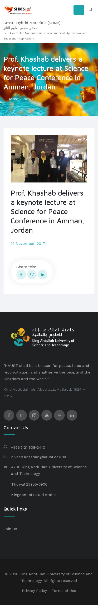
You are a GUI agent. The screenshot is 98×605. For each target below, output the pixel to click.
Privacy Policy (34, 590)
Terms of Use (64, 590)
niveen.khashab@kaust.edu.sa (38, 457)
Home (12, 99)
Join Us (10, 528)
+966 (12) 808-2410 (28, 447)
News (28, 99)
